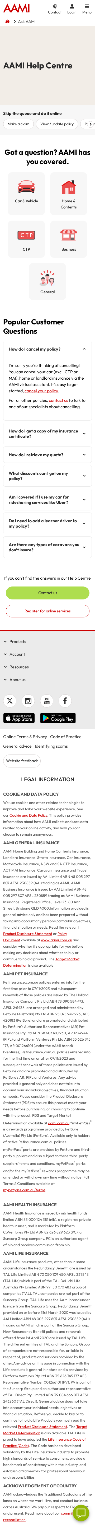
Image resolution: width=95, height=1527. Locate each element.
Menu (87, 12)
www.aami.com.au (56, 940)
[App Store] (19, 719)
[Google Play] (58, 719)
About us (18, 679)
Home (16, 8)
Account (17, 654)
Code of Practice (66, 736)
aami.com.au (58, 1122)
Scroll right (90, 124)
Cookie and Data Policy (28, 815)
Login (72, 12)
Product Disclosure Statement (27, 933)
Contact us (47, 592)
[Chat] (81, 1513)
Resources (19, 666)
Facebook (65, 700)
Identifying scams (51, 746)
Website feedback (22, 760)
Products (18, 641)
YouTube (46, 700)
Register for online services (47, 610)
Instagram (28, 700)
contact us (58, 400)
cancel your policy (41, 390)
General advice (17, 746)
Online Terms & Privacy (25, 736)
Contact (54, 12)
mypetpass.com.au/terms (24, 1190)
